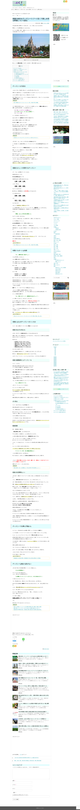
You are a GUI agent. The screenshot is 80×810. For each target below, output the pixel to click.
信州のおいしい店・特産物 (60, 267)
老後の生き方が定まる (19, 73)
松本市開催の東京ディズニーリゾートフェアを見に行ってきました (33, 670)
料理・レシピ (56, 241)
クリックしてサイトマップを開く (59, 341)
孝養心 (55, 237)
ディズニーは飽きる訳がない (19, 80)
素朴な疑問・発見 (57, 254)
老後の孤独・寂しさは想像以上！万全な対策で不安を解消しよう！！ (27, 467)
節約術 (55, 252)
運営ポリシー (17, 9)
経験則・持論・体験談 (58, 255)
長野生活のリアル (58, 273)
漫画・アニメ (56, 249)
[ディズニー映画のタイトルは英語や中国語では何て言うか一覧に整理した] (15, 705)
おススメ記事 (28, 9)
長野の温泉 (57, 272)
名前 (14, 780)
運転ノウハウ (58, 261)
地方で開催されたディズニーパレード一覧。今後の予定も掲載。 (26, 102)
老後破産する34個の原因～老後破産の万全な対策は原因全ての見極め (27, 558)
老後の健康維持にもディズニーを (21, 74)
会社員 (55, 231)
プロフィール (22, 9)
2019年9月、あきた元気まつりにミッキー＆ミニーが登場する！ (33, 718)
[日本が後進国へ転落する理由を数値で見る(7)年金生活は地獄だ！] (15, 714)
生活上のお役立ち (57, 251)
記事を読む (20, 660)
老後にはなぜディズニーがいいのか (20, 71)
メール (14, 784)
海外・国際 (56, 246)
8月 (55, 348)
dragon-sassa (46, 648)
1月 (55, 354)
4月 (55, 351)
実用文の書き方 (57, 238)
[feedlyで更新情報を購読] (64, 1)
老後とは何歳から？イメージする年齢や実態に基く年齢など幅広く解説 (27, 606)
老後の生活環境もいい (19, 78)
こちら (20, 754)
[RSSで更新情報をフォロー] (66, 1)
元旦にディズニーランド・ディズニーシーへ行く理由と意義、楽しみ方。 (28, 316)
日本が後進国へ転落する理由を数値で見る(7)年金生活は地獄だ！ (33, 711)
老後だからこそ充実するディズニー (20, 69)
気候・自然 (56, 244)
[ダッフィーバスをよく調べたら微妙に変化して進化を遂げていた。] (15, 688)
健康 (54, 232)
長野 (54, 266)
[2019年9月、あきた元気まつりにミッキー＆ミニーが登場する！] (15, 721)
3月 (55, 352)
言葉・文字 (56, 263)
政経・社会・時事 (57, 240)
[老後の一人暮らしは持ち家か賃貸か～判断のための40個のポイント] (15, 665)
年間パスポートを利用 (17, 70)
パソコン (55, 223)
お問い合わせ (39, 9)
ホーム (12, 9)
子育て (55, 235)
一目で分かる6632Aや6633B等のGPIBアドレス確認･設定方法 (26, 757)
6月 (55, 350)
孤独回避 (16, 76)
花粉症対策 (57, 233)
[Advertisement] (22, 623)
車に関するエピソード (59, 260)
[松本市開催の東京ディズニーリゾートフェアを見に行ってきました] (15, 673)
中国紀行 (57, 228)
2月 (55, 353)
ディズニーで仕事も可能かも (19, 79)
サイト (14, 788)
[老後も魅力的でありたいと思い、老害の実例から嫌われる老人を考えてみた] (15, 697)
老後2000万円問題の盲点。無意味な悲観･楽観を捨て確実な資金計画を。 (28, 609)
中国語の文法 (58, 229)
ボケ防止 (16, 75)
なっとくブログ (41, 808)
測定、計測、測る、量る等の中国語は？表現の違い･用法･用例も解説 (27, 760)
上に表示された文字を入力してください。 (21, 794)
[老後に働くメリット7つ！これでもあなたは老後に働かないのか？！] (15, 658)
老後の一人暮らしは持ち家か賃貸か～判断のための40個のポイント (33, 663)
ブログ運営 (56, 225)
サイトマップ (34, 9)
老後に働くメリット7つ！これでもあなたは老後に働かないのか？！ (27, 608)
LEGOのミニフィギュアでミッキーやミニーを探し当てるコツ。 (26, 137)
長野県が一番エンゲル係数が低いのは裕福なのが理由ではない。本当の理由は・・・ (61, 96)
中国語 (55, 226)
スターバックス (57, 220)
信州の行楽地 (58, 269)
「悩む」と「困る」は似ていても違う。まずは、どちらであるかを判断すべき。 (61, 191)
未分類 (55, 243)
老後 (48, 23)
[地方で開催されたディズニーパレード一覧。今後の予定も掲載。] (15, 680)
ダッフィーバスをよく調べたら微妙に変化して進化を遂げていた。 (33, 685)
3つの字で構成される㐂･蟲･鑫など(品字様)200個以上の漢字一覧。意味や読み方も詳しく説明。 (61, 383)
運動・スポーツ (57, 264)
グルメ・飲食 (56, 219)
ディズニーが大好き (17, 68)
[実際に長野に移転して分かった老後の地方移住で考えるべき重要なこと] (15, 728)
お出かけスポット (57, 217)
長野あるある (58, 270)
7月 (55, 349)
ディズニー (44, 23)
